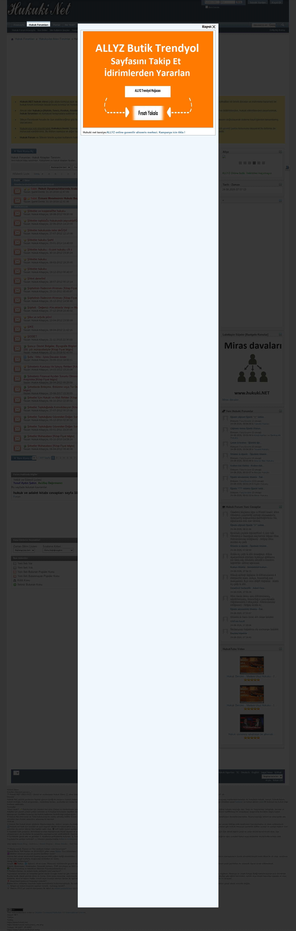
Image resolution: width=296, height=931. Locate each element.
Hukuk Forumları (38, 25)
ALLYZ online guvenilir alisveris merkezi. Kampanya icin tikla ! (146, 132)
